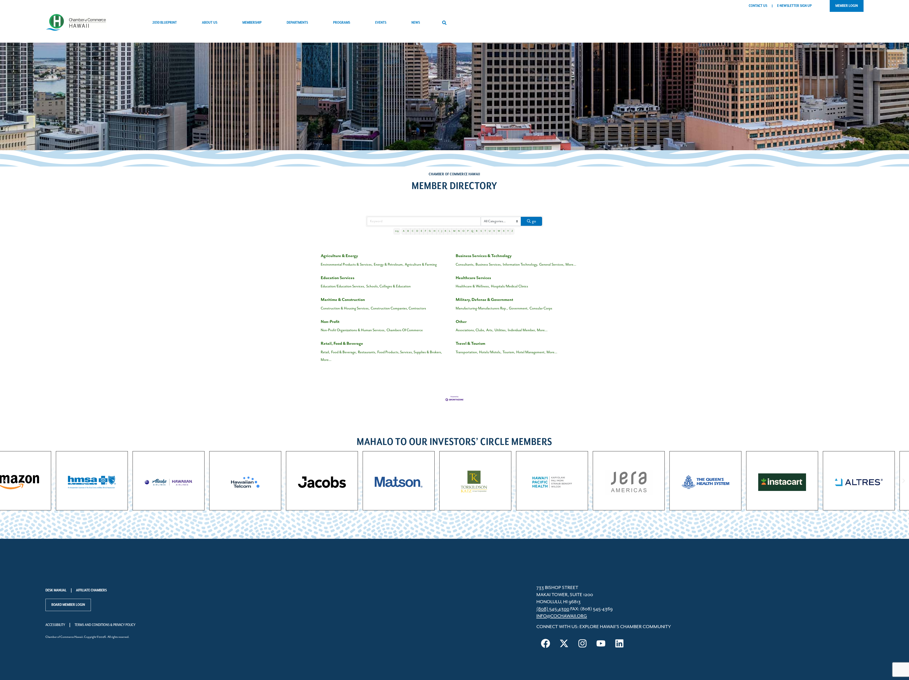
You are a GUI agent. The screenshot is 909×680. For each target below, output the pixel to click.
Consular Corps (541, 308)
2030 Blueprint (164, 23)
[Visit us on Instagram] (582, 643)
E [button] (421, 231)
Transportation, (467, 352)
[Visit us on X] (564, 643)
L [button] (449, 231)
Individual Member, (522, 330)
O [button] (463, 231)
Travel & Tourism (470, 343)
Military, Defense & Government (484, 299)
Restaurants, (367, 352)
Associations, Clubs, (470, 330)
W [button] (499, 231)
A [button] (404, 231)
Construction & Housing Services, (345, 308)
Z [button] (512, 231)
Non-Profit (330, 321)
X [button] (503, 231)
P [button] (467, 231)
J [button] (441, 231)
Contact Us (758, 6)
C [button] (413, 231)
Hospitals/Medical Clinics (509, 286)
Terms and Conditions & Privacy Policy (105, 625)
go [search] (534, 221)
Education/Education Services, (343, 286)
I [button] (438, 231)
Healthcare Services (473, 278)
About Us (209, 23)
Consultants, (465, 265)
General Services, (551, 265)
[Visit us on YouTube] (601, 643)
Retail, (325, 352)
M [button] (454, 231)
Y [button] (508, 231)
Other (461, 321)
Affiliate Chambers (91, 590)
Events (380, 23)
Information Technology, (520, 265)
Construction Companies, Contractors (398, 308)
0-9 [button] (397, 231)
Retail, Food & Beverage (342, 343)
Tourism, (509, 352)
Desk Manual (56, 590)
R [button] (476, 231)
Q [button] (472, 231)
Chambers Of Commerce (405, 330)
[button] (444, 23)
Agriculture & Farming (421, 265)
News (415, 23)
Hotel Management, (530, 352)
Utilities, (501, 330)
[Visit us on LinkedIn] (619, 643)
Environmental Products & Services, (347, 265)
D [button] (417, 231)
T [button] (485, 231)
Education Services (337, 278)
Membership (252, 23)
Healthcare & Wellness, (473, 286)
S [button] (481, 231)
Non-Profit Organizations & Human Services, (353, 330)
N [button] (459, 231)
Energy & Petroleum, (389, 265)
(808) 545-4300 (552, 609)
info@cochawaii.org (561, 616)
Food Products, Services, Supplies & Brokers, (409, 352)
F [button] (425, 231)
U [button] (489, 231)
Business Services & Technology (484, 256)
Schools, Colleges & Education (388, 286)
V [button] (494, 231)
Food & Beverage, (344, 352)
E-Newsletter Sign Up (794, 6)
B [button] (408, 231)
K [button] (445, 231)
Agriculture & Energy (339, 256)
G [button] (430, 231)
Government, (518, 308)
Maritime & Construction (343, 299)
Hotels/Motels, (490, 352)
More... (571, 265)
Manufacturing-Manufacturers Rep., (482, 308)
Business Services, (489, 265)
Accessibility (55, 625)
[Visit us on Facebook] (545, 643)
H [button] (434, 231)
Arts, (489, 330)
